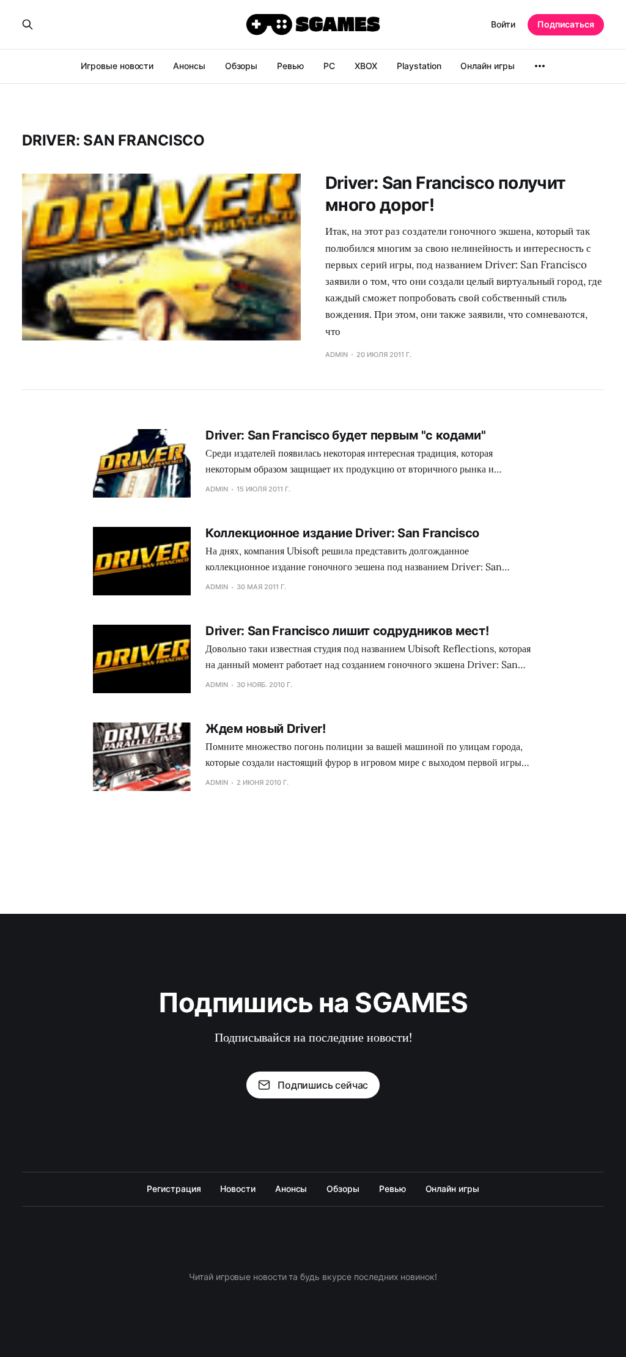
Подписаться (565, 24)
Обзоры (241, 66)
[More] (540, 66)
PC (329, 66)
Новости (237, 1188)
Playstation (419, 66)
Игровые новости (117, 66)
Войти (503, 24)
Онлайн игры (487, 66)
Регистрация (174, 1188)
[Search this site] (27, 24)
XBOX (366, 66)
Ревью (290, 66)
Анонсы (189, 66)
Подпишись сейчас (323, 1085)
